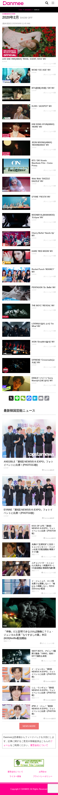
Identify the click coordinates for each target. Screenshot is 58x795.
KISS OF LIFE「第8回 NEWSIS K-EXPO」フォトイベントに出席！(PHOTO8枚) (44, 530)
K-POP (4, 61)
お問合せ (43, 772)
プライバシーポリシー (42, 776)
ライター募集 (15, 776)
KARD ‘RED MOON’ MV (42, 251)
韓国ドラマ (35, 554)
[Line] (17, 398)
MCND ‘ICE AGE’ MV (41, 70)
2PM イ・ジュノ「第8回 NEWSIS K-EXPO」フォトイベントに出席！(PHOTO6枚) (44, 710)
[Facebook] (29, 398)
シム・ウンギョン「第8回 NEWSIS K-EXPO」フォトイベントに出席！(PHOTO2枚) (44, 691)
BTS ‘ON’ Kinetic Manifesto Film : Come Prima (42, 163)
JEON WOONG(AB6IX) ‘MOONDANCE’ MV (42, 143)
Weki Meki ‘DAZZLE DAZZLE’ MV (41, 180)
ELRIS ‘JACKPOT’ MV (42, 106)
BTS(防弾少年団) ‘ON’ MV (43, 88)
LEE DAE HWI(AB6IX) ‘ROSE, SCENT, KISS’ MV (24, 59)
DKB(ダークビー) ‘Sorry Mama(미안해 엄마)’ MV (42, 379)
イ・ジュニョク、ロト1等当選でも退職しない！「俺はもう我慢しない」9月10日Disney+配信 (43, 585)
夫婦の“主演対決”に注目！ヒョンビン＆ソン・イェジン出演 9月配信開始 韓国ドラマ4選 (43, 548)
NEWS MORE (29, 726)
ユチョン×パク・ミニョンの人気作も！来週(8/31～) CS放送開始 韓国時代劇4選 (43, 565)
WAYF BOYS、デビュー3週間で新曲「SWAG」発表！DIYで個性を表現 (44, 653)
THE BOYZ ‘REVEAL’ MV (43, 305)
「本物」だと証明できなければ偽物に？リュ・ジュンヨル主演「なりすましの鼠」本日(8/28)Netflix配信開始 (29, 635)
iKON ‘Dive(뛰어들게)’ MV (43, 342)
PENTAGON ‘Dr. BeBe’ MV (43, 287)
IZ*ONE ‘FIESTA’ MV (41, 197)
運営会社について (39, 745)
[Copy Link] (47, 398)
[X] (11, 398)
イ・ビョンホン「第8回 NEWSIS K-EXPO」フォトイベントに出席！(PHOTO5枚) (44, 673)
